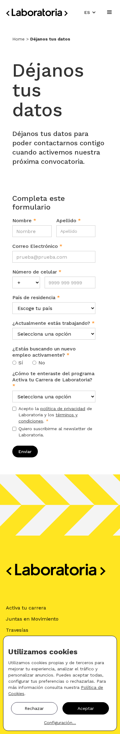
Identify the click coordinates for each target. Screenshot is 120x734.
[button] (90, 12)
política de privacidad (62, 408)
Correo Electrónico (37, 246)
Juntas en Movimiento (32, 619)
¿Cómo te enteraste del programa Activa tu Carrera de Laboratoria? (53, 380)
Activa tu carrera (26, 608)
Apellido (68, 220)
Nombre (24, 220)
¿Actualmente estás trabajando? (53, 323)
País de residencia (36, 297)
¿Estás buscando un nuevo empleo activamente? (44, 352)
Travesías (17, 630)
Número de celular (37, 272)
